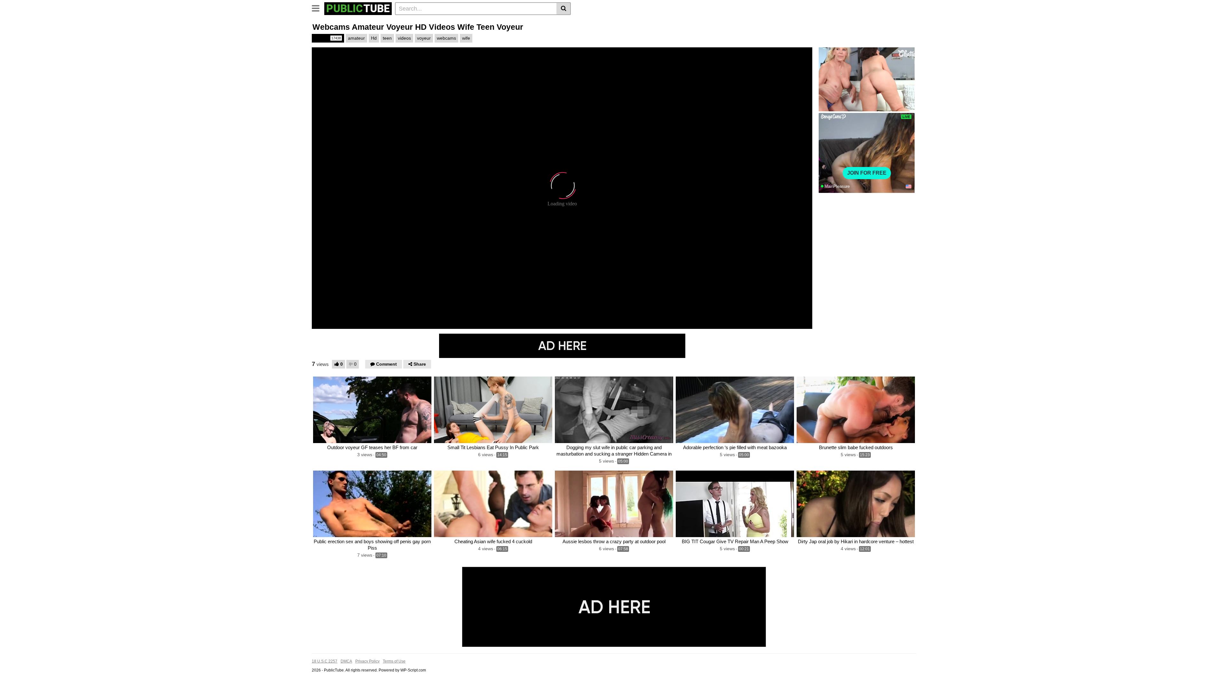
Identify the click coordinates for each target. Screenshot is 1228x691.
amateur (356, 38)
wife (466, 38)
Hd (374, 38)
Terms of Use (394, 661)
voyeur (424, 38)
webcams (446, 38)
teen (387, 38)
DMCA (346, 661)
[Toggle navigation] (318, 7)
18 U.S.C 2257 (324, 661)
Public (327, 38)
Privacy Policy (367, 661)
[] (563, 8)
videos (404, 38)
